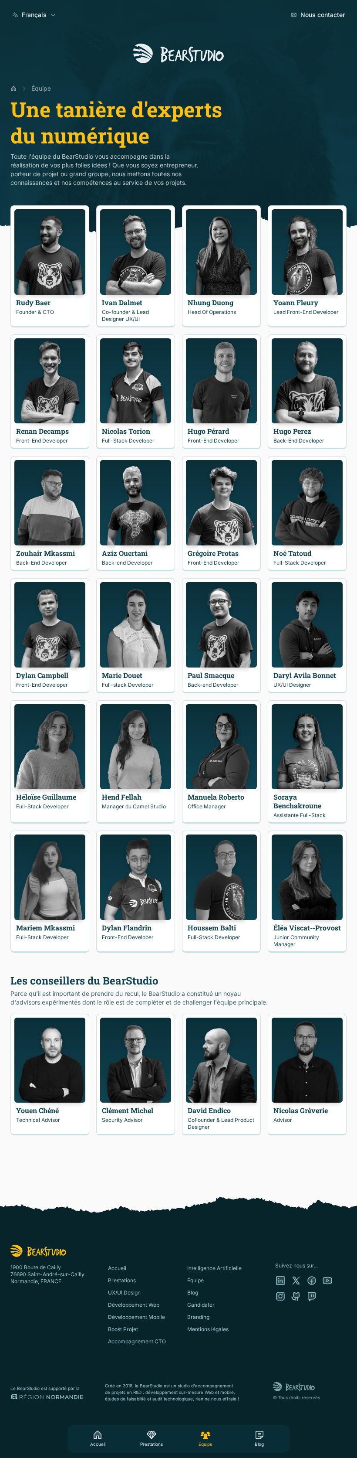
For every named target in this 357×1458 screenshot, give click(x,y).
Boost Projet (123, 1329)
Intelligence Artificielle (214, 1268)
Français (34, 14)
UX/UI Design (124, 1292)
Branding (198, 1317)
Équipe (205, 1444)
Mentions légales (208, 1329)
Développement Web (133, 1304)
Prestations (151, 1444)
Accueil (97, 1444)
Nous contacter (322, 14)
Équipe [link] (41, 88)
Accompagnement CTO (137, 1341)
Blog (259, 1444)
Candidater (201, 1304)
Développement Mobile (136, 1317)
